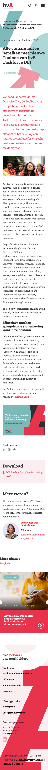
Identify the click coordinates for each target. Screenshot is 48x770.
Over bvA (8, 691)
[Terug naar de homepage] (8, 6)
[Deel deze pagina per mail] (9, 449)
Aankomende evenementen (18, 673)
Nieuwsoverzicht (24, 21)
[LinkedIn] (5, 739)
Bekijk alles (6, 563)
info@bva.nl (10, 733)
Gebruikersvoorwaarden (29, 759)
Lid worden (9, 679)
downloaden (22, 396)
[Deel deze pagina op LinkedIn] (4, 449)
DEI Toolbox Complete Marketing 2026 (24, 474)
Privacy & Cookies (13, 763)
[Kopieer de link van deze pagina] (14, 449)
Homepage (8, 21)
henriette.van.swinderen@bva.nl (33, 536)
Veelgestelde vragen (14, 712)
